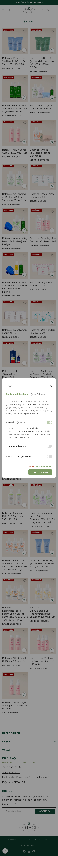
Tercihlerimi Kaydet (40, 472)
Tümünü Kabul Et (44, 466)
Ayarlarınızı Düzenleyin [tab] (17, 394)
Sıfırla (31, 466)
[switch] (49, 446)
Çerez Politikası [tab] (38, 394)
